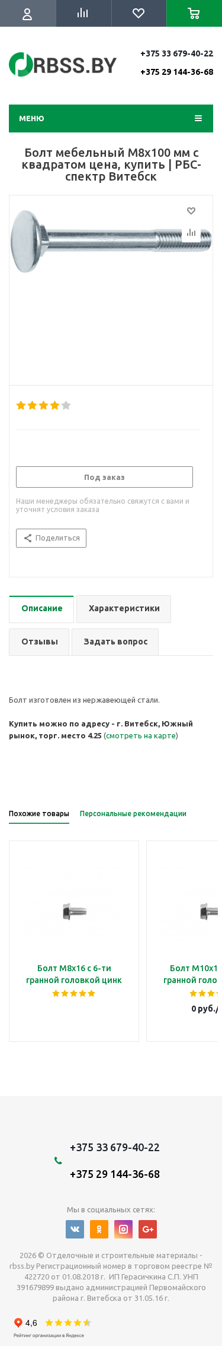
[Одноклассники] (99, 1229)
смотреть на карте (141, 735)
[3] (44, 405)
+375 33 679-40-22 (176, 62)
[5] (66, 405)
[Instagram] (123, 1229)
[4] (55, 405)
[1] (21, 405)
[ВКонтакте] (75, 1229)
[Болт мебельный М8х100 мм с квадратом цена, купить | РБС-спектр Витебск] (111, 287)
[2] (32, 405)
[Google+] (148, 1229)
